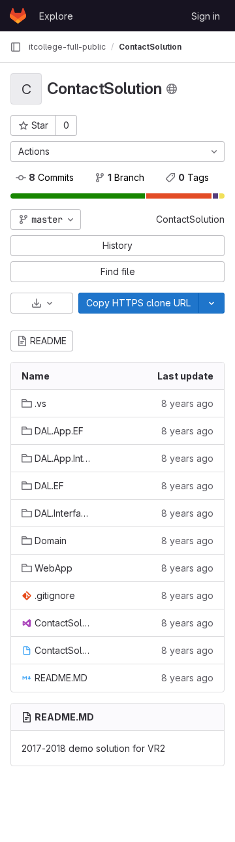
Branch (126, 177)
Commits (51, 177)
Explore (56, 16)
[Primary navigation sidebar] (15, 47)
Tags (193, 177)
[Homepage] (18, 15)
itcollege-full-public (67, 47)
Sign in (205, 16)
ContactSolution (190, 219)
